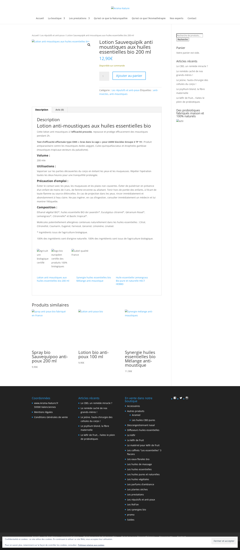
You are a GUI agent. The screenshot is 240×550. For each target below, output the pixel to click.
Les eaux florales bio (138, 459)
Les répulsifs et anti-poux (52, 35)
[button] (89, 45)
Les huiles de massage (139, 464)
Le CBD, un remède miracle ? (192, 66)
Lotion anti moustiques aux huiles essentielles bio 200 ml (53, 279)
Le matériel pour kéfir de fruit (143, 445)
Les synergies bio (136, 509)
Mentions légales (43, 412)
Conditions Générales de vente (51, 417)
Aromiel (136, 415)
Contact (192, 18)
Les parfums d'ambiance (140, 484)
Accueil (40, 18)
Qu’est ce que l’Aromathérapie (149, 18)
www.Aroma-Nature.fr (46, 403)
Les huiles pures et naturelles (143, 474)
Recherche (183, 39)
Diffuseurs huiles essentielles (143, 430)
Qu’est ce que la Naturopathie (111, 18)
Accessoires (133, 406)
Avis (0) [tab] (60, 109)
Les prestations (77, 18)
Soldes (130, 519)
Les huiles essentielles (139, 469)
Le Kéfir (131, 435)
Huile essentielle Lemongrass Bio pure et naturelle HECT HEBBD (132, 281)
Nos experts (176, 18)
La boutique (55, 18)
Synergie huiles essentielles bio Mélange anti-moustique (93, 279)
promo (130, 514)
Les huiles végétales (138, 479)
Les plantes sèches (137, 489)
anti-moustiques (119, 94)
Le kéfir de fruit (135, 440)
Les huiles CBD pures (143, 420)
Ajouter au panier (129, 75)
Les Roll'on (133, 504)
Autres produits (135, 411)
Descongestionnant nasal (141, 425)
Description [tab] (41, 109)
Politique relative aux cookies (91, 545)
